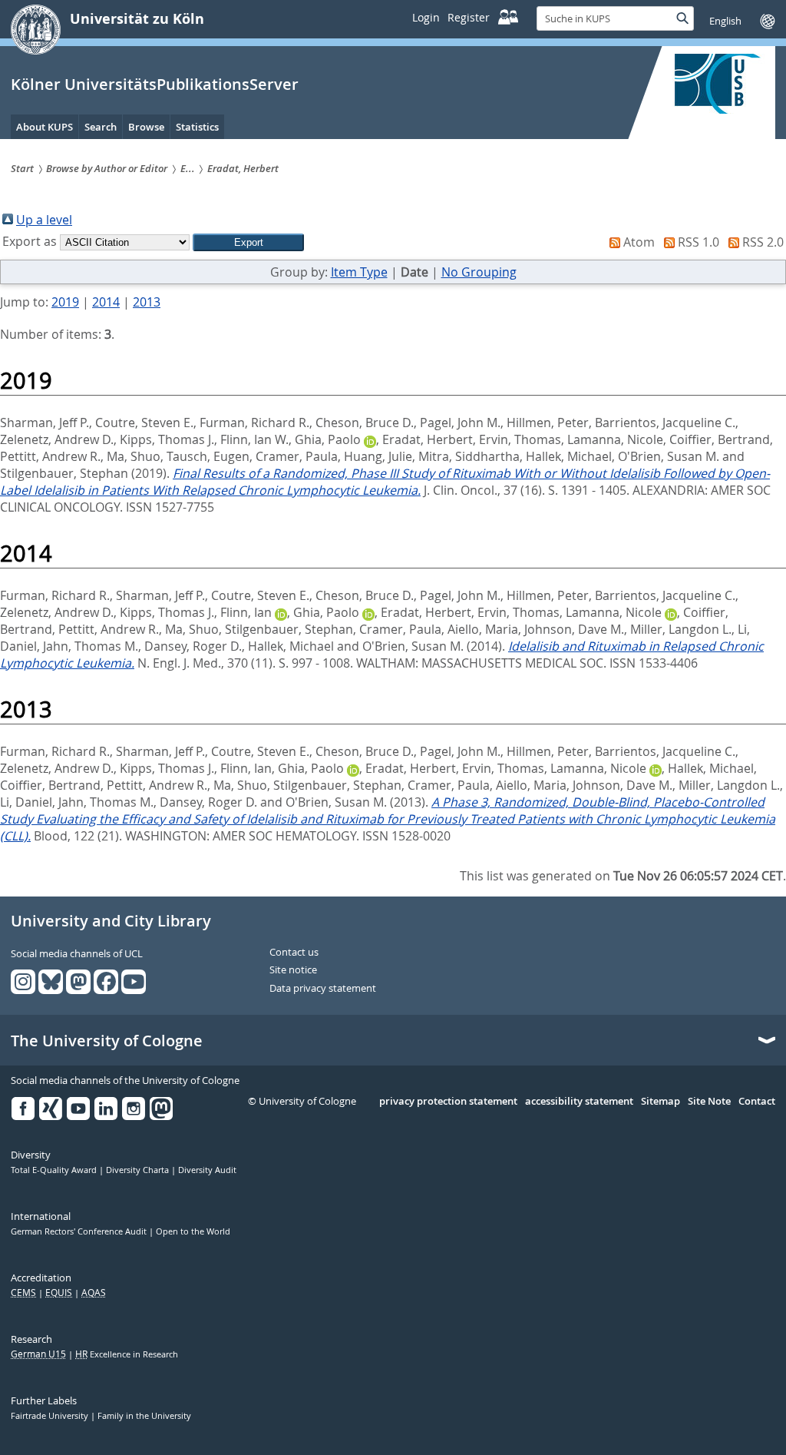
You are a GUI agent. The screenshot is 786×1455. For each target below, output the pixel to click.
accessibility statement (579, 1101)
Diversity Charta (138, 1170)
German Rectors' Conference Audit (80, 1231)
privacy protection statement (448, 1101)
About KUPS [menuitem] (44, 127)
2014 (106, 301)
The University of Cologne (107, 1041)
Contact (756, 1101)
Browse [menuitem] (146, 127)
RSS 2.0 (763, 242)
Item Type (359, 271)
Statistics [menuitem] (197, 127)
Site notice (293, 970)
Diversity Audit (207, 1170)
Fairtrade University (51, 1415)
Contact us (294, 952)
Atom (639, 242)
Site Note (709, 1101)
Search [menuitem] (100, 127)
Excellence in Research (126, 1354)
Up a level (44, 219)
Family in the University (144, 1415)
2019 (65, 301)
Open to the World (193, 1231)
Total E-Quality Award (55, 1170)
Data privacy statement (322, 989)
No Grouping (479, 271)
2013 (146, 301)
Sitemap (660, 1101)
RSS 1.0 (698, 242)
